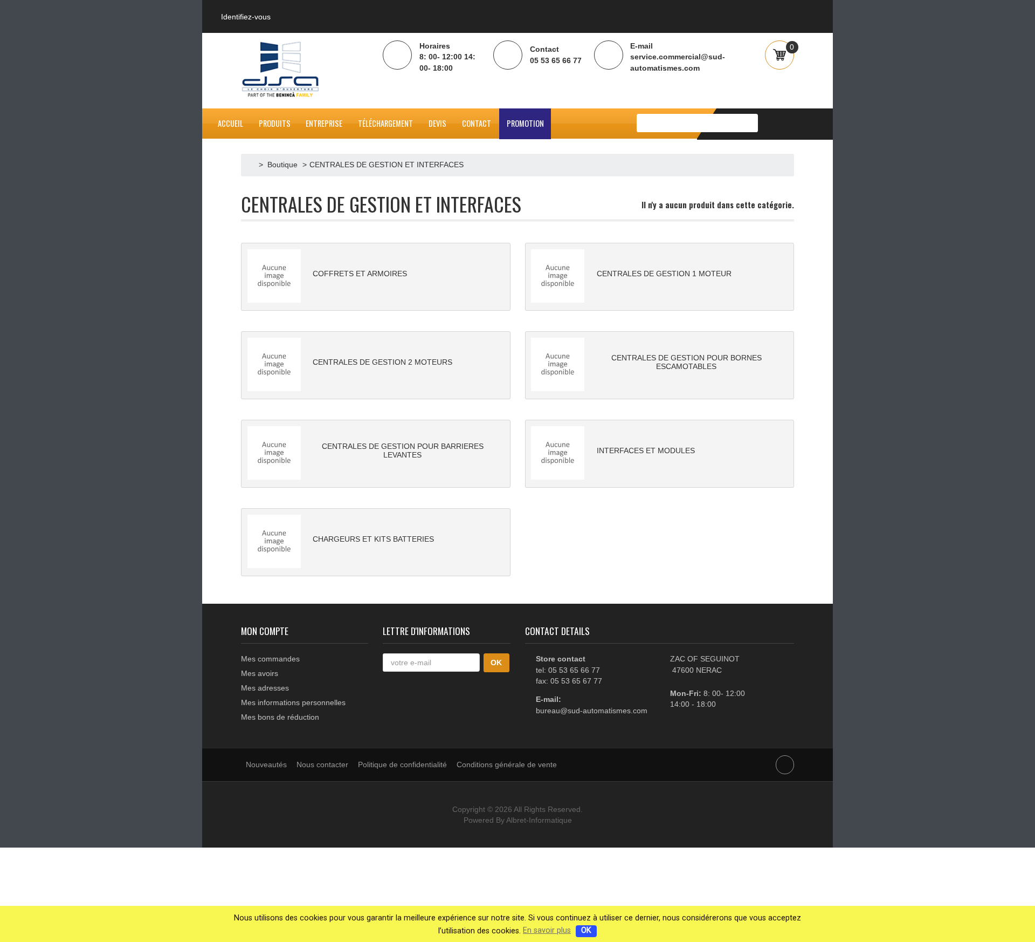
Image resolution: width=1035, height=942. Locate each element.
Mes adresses (265, 688)
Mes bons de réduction (280, 717)
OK (586, 930)
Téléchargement (385, 123)
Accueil (230, 123)
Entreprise (324, 123)
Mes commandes (270, 658)
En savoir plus (547, 930)
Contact (476, 123)
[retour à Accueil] (253, 164)
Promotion (525, 123)
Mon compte (264, 631)
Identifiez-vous (246, 16)
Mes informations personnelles (293, 702)
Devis (437, 123)
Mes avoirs (259, 673)
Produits (275, 123)
